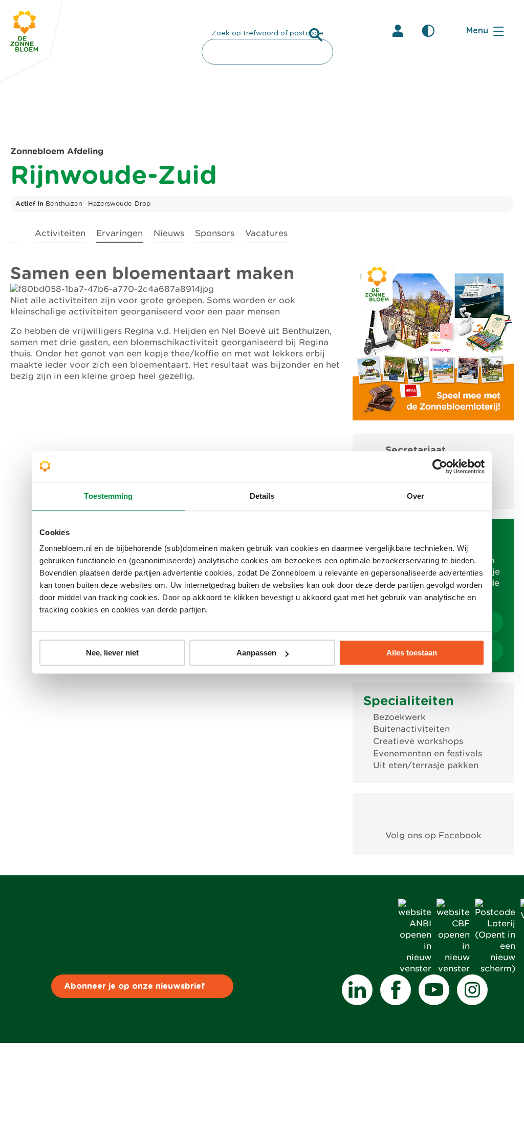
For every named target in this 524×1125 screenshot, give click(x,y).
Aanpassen (256, 652)
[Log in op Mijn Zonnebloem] (397, 31)
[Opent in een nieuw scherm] (433, 812)
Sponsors (214, 233)
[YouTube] (434, 989)
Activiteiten (60, 233)
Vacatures (266, 233)
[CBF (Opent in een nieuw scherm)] (453, 968)
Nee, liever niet (112, 652)
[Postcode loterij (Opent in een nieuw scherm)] (495, 968)
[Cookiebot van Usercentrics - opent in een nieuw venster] (440, 466)
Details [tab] (262, 496)
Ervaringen (119, 233)
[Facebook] (395, 989)
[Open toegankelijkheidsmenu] (428, 31)
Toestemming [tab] (108, 496)
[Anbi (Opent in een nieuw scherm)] (414, 968)
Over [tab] (415, 496)
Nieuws (169, 233)
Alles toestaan (411, 652)
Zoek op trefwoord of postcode (267, 33)
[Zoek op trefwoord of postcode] (315, 35)
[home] (15, 231)
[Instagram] (472, 989)
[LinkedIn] (357, 989)
